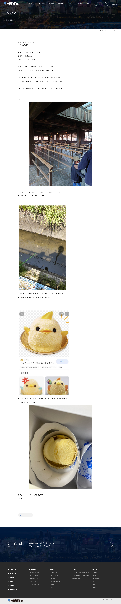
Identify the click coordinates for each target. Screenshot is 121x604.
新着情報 (60, 3)
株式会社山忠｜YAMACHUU (11, 3)
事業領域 (32, 3)
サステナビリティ (54, 587)
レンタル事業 (33, 581)
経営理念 (53, 579)
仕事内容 (95, 573)
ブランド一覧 (42, 3)
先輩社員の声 (96, 579)
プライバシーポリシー (108, 600)
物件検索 (12, 586)
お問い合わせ (13, 590)
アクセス (53, 584)
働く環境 (95, 576)
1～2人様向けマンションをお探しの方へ (81, 576)
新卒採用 (95, 581)
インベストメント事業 (34, 573)
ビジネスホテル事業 (34, 584)
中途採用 (95, 584)
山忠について (54, 573)
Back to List (27, 515)
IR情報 (88, 3)
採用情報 (79, 3)
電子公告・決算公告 (55, 581)
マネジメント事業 (34, 579)
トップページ (13, 569)
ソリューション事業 (34, 576)
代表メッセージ (54, 576)
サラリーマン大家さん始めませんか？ (80, 573)
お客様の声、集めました (77, 579)
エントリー (95, 587)
